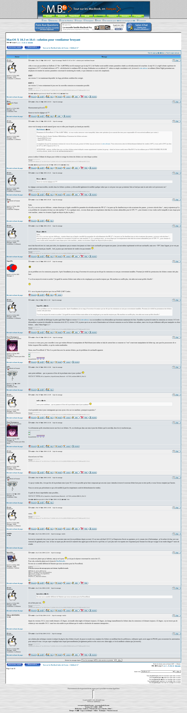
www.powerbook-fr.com (86, 705)
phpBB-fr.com (97, 701)
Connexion (142, 20)
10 (24, 42)
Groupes (79, 20)
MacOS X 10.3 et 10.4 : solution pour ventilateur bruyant (43, 39)
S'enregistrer (90, 20)
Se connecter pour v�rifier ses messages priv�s (119, 20)
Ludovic (85, 708)
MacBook (61, 16)
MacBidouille (60, 561)
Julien (96, 710)
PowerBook (74, 16)
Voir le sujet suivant (172, 53)
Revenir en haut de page (15, 97)
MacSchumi (40, 129)
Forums (100, 16)
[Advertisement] (93, 34)
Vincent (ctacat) (112, 710)
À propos (138, 16)
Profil (99, 20)
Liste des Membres (67, 20)
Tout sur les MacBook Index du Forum (55, 48)
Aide (45, 20)
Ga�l (77, 710)
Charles (104, 708)
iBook (87, 16)
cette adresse (143, 68)
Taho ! (110, 708)
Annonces (112, 16)
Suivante (30, 42)
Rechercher (53, 20)
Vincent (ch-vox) (95, 708)
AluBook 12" (74, 48)
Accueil (49, 16)
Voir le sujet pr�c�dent (156, 53)
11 (26, 42)
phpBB (89, 700)
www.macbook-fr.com (102, 705)
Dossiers (125, 16)
